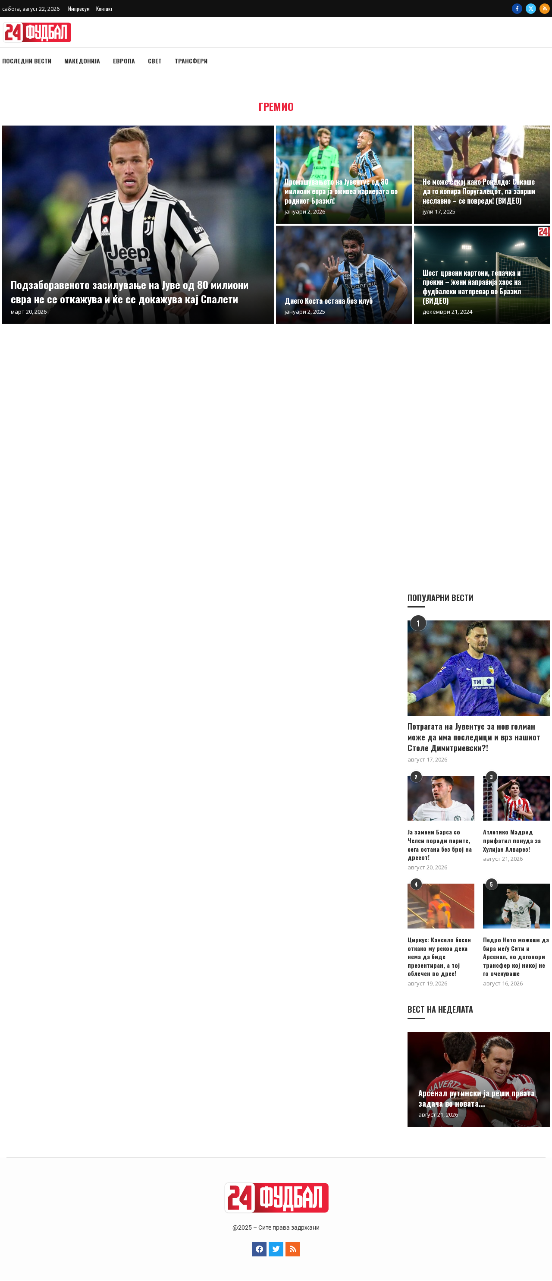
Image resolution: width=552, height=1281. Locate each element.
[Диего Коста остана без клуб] (344, 275)
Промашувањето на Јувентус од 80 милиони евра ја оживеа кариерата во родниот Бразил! (341, 190)
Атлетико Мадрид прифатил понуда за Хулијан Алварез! (512, 840)
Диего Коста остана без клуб (329, 301)
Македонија (82, 60)
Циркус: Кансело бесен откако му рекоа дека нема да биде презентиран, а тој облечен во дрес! (439, 956)
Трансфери (191, 60)
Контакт (104, 8)
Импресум (79, 8)
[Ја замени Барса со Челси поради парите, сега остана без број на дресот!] (441, 798)
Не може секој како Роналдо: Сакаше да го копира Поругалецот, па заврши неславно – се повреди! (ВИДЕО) (479, 190)
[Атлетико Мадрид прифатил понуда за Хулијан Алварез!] (516, 798)
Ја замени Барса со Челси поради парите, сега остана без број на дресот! (440, 844)
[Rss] (544, 8)
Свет (155, 60)
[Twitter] (531, 8)
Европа (124, 60)
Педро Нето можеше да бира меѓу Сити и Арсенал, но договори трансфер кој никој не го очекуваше (516, 956)
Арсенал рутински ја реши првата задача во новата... (476, 1098)
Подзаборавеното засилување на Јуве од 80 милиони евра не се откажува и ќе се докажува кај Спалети (129, 291)
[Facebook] (517, 8)
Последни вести (26, 60)
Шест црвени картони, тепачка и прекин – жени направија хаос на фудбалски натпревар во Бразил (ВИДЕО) (472, 287)
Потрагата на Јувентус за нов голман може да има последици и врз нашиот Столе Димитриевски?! (474, 737)
